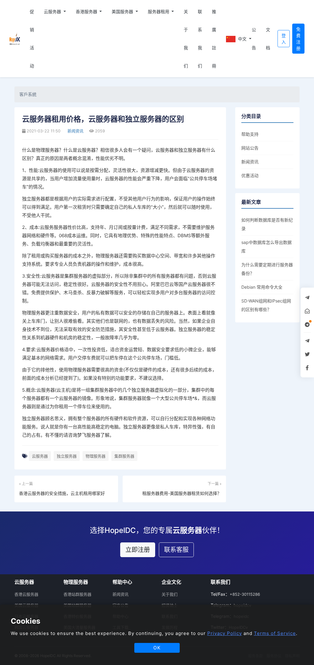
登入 (283, 38)
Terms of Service (275, 633)
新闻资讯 (74, 130)
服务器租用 (159, 11)
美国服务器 (123, 11)
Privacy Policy (224, 633)
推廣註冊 (214, 38)
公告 (254, 38)
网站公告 (249, 147)
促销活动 (32, 38)
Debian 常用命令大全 (261, 287)
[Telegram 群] (307, 341)
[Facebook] (307, 367)
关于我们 (186, 38)
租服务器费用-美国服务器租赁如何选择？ (181, 493)
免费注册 (298, 38)
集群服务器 (124, 456)
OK (157, 648)
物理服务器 (95, 456)
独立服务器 (67, 456)
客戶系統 (27, 94)
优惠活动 (249, 175)
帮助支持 (249, 134)
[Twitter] (307, 354)
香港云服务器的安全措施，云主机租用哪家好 (62, 493)
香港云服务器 (26, 594)
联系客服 (176, 549)
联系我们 (200, 38)
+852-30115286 (245, 594)
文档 (268, 38)
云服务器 (53, 11)
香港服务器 (87, 11)
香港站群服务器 (77, 594)
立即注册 (137, 549)
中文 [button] (242, 38)
